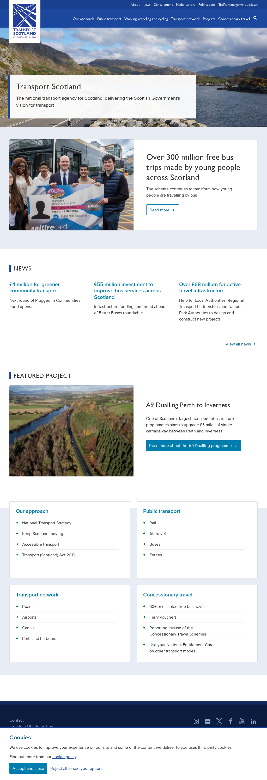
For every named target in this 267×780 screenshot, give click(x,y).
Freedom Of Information (31, 726)
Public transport (109, 18)
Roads (27, 606)
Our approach (83, 18)
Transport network (185, 18)
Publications (206, 4)
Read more (159, 209)
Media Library (185, 4)
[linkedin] (253, 722)
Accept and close (28, 768)
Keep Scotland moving (42, 533)
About (135, 4)
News (146, 4)
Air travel (157, 533)
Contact (16, 720)
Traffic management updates (238, 4)
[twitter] (219, 722)
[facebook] (231, 722)
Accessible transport (40, 544)
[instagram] (196, 722)
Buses (154, 544)
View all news (239, 344)
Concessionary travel (234, 18)
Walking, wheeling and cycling (146, 18)
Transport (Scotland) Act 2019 (48, 554)
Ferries (155, 554)
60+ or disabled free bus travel (177, 606)
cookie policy (64, 756)
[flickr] (208, 722)
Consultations (163, 4)
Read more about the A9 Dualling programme (190, 445)
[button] (253, 18)
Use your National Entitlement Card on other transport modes (181, 647)
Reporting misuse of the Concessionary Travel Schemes (177, 630)
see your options (88, 768)
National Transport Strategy (46, 522)
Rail (152, 522)
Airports (29, 617)
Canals (28, 627)
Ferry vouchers (163, 617)
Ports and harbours (39, 638)
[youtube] (242, 722)
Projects (209, 18)
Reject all (58, 768)
